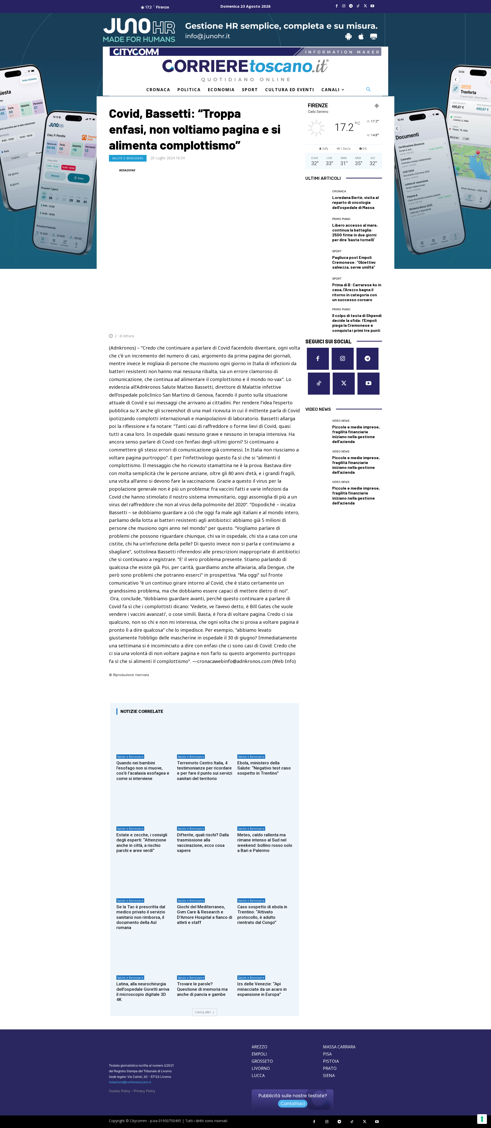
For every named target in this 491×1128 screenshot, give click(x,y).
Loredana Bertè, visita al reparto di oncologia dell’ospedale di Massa (355, 202)
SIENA (329, 1075)
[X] (365, 6)
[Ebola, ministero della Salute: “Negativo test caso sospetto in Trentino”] (265, 735)
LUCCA (258, 1075)
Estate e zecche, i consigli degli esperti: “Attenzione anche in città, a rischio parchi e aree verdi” (141, 842)
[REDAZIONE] (113, 170)
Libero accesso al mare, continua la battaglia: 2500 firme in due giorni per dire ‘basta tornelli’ (355, 232)
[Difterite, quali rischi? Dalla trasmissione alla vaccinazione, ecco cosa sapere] (204, 807)
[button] (368, 89)
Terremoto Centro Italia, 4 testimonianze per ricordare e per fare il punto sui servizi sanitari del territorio (204, 770)
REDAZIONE (127, 170)
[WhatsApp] (271, 323)
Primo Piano (341, 219)
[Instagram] (343, 6)
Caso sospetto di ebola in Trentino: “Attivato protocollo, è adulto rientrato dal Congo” (262, 914)
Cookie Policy (119, 1091)
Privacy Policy (144, 1091)
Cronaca (339, 191)
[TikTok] (358, 6)
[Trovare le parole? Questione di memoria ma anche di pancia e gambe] (204, 956)
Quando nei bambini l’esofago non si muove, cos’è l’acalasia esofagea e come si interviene (142, 770)
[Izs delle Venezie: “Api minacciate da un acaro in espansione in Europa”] (265, 956)
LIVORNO (261, 1068)
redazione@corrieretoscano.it (130, 1082)
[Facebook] (336, 6)
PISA (327, 1054)
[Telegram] (350, 6)
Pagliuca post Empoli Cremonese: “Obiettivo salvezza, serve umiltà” (354, 262)
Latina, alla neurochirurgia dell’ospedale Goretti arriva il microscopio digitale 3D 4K (142, 991)
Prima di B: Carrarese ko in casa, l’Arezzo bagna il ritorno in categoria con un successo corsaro (356, 292)
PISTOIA (331, 1061)
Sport (337, 251)
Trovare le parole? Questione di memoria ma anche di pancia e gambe (202, 989)
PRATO (330, 1068)
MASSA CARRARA (339, 1047)
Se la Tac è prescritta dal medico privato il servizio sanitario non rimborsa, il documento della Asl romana (140, 917)
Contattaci (293, 1104)
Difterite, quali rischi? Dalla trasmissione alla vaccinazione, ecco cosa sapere (203, 842)
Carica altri (203, 1012)
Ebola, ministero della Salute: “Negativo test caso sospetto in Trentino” (264, 768)
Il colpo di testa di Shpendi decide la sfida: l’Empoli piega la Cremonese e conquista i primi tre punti (357, 323)
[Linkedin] (283, 323)
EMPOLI (259, 1054)
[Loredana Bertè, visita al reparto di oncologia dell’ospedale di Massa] (316, 200)
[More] (294, 323)
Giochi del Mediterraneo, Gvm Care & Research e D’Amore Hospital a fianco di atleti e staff (204, 914)
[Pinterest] (259, 323)
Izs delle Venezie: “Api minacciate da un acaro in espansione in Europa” (262, 989)
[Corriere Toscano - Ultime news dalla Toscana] (245, 70)
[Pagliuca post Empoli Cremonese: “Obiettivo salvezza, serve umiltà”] (316, 259)
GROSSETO (262, 1061)
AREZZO (259, 1047)
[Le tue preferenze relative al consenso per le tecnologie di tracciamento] (482, 1119)
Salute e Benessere (127, 158)
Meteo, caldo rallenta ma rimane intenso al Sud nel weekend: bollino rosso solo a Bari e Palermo (264, 842)
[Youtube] (372, 6)
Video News (340, 420)
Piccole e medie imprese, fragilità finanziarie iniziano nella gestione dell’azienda (356, 434)
